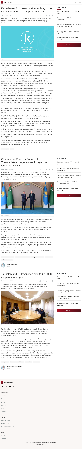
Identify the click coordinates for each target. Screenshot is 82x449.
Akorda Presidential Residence (22, 257)
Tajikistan (21, 361)
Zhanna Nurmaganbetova (14, 366)
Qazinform (36, 177)
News (11, 149)
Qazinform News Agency (16, 288)
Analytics (3, 405)
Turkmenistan (5, 149)
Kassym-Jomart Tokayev (38, 257)
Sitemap (3, 435)
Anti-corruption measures (7, 426)
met (39, 250)
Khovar (31, 288)
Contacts (3, 438)
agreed (35, 351)
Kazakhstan (4, 396)
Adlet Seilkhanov (11, 264)
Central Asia (28, 361)
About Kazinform (5, 420)
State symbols (5, 423)
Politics (3, 399)
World (2, 408)
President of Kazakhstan (7, 257)
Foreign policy (5, 361)
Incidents (3, 411)
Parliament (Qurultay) (7, 259)
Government (36, 361)
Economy (3, 402)
